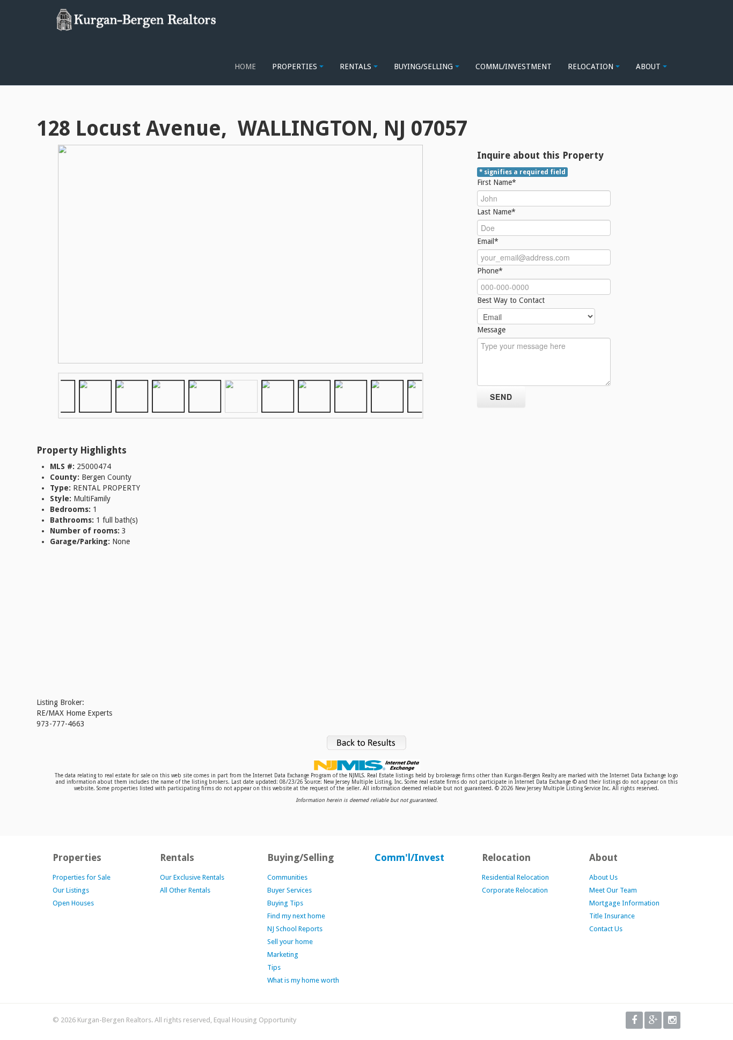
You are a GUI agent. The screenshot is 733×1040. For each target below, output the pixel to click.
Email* (488, 241)
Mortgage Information (624, 903)
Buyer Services (289, 890)
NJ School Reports (294, 929)
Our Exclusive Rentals (192, 877)
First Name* (496, 182)
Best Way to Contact (511, 300)
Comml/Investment (513, 66)
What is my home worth (303, 980)
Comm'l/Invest (409, 857)
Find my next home (296, 916)
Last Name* (496, 211)
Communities (287, 877)
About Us (603, 877)
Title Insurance (612, 916)
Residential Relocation (515, 877)
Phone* (490, 270)
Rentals (356, 66)
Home (245, 66)
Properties (295, 66)
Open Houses (73, 903)
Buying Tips (285, 903)
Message (491, 329)
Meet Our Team (613, 890)
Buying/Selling (424, 66)
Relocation (591, 66)
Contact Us (605, 929)
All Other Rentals (185, 890)
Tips (274, 967)
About (649, 66)
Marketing (282, 954)
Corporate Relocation (515, 890)
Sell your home (290, 942)
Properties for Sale (82, 877)
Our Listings (71, 890)
